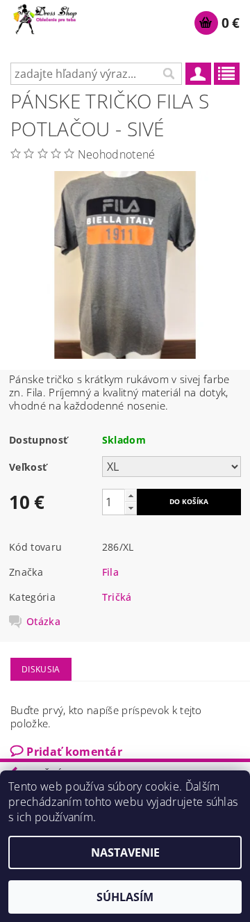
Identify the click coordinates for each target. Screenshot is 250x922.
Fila (110, 572)
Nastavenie (125, 852)
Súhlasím (125, 897)
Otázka (43, 621)
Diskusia (41, 669)
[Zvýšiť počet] (130, 495)
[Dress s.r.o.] (45, 18)
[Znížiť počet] (130, 508)
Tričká (117, 597)
